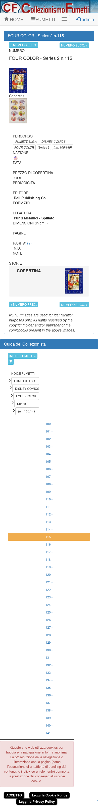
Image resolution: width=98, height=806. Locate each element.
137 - (49, 702)
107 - (49, 476)
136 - (49, 695)
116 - (49, 544)
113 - (49, 521)
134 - (49, 680)
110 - (49, 499)
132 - (49, 665)
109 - (49, 491)
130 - (49, 650)
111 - (49, 506)
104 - (49, 454)
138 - (49, 710)
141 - (49, 733)
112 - (49, 514)
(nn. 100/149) (63, 147)
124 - (49, 604)
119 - (49, 567)
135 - (49, 687)
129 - (49, 642)
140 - (49, 725)
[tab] (49, 281)
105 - (49, 461)
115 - (49, 537)
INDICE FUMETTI (21, 356)
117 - (49, 552)
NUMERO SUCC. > (74, 45)
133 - (49, 672)
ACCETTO (14, 795)
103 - (49, 446)
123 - (49, 597)
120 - (49, 574)
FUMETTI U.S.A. (26, 141)
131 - (49, 657)
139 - (49, 718)
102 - (49, 439)
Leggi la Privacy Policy (37, 801)
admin (87, 19)
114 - (49, 529)
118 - (49, 559)
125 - (49, 612)
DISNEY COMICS (53, 141)
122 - (49, 589)
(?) (29, 243)
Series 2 (44, 147)
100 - (49, 423)
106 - (49, 469)
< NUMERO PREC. (24, 45)
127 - (49, 627)
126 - (49, 620)
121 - (49, 582)
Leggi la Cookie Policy (49, 795)
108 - (49, 484)
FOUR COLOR (24, 147)
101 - (49, 431)
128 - (49, 635)
